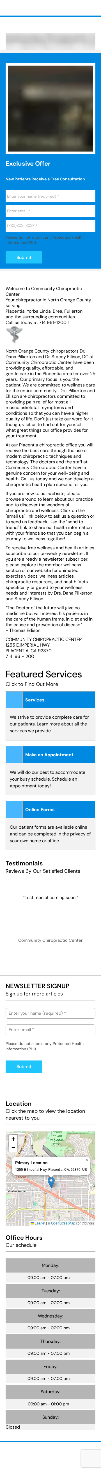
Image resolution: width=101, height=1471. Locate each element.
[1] (10, 148)
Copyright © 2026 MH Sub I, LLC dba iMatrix (40, 1450)
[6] (67, 148)
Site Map (40, 1455)
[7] (79, 148)
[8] (90, 148)
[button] (51, 1182)
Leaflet (39, 1223)
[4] (44, 148)
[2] (21, 148)
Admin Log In (16, 1455)
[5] (56, 148)
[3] (33, 148)
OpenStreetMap (63, 1223)
